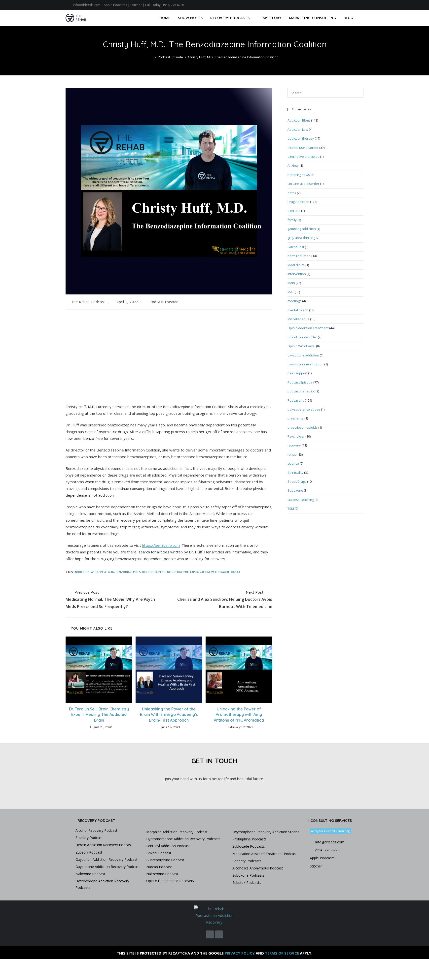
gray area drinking (301, 237)
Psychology (296, 436)
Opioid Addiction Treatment (307, 328)
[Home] (151, 57)
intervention (296, 274)
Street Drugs (296, 481)
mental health (297, 310)
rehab (292, 454)
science (293, 463)
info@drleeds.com (87, 4)
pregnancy (295, 418)
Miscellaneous (298, 319)
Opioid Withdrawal (301, 346)
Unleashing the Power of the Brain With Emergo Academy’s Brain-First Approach (169, 714)
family (292, 220)
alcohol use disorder (303, 147)
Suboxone (295, 490)
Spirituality (295, 472)
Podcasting (295, 400)
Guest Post (295, 247)
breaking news (298, 174)
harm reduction (299, 256)
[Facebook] (356, 4)
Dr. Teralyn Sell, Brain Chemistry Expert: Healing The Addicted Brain (99, 714)
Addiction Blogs (298, 120)
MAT (290, 292)
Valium (205, 572)
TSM (290, 508)
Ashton (97, 572)
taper (193, 572)
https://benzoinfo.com (161, 545)
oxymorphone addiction (305, 364)
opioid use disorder (302, 337)
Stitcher (136, 4)
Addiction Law (297, 129)
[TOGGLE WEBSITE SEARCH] (362, 18)
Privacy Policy (240, 953)
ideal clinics (296, 265)
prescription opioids (302, 427)
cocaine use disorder (303, 183)
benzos (147, 572)
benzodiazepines (128, 572)
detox (291, 193)
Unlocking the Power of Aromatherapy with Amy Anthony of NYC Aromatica (239, 714)
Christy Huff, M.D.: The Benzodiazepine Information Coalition (233, 57)
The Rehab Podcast (88, 301)
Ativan (109, 572)
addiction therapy (300, 138)
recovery (294, 445)
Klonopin (181, 572)
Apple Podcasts (115, 4)
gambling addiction (301, 228)
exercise (293, 210)
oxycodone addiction (303, 355)
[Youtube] (361, 4)
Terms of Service (282, 953)
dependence (163, 572)
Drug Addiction (298, 201)
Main (291, 283)
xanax (235, 572)
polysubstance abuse (303, 409)
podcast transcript (301, 391)
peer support (297, 373)
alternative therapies (303, 156)
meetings (294, 301)
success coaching (300, 499)
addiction (82, 572)
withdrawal (220, 572)
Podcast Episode (164, 301)
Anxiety (293, 165)
